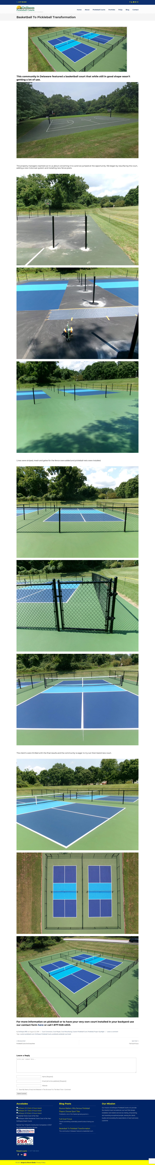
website (44, 1085)
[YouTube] (134, 2)
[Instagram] (137, 2)
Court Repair (57, 1031)
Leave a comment (112, 1031)
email (54, 1081)
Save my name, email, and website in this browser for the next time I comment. (45, 1089)
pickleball (55, 1034)
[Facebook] (130, 2)
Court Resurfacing (66, 1031)
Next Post (135, 1041)
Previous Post (21, 1041)
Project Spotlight (99, 1031)
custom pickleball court (27, 1034)
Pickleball (90, 1031)
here (41, 1025)
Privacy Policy (41, 1162)
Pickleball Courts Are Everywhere (26, 1043)
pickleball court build (64, 1034)
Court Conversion (47, 1031)
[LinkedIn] (131, 2)
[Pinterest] (136, 2)
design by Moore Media (28, 1162)
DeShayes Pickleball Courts (25, 8)
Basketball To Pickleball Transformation (74, 1128)
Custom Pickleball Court (80, 1031)
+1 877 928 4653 (22, 2)
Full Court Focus (133, 1043)
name (47, 1077)
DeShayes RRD (22, 1031)
